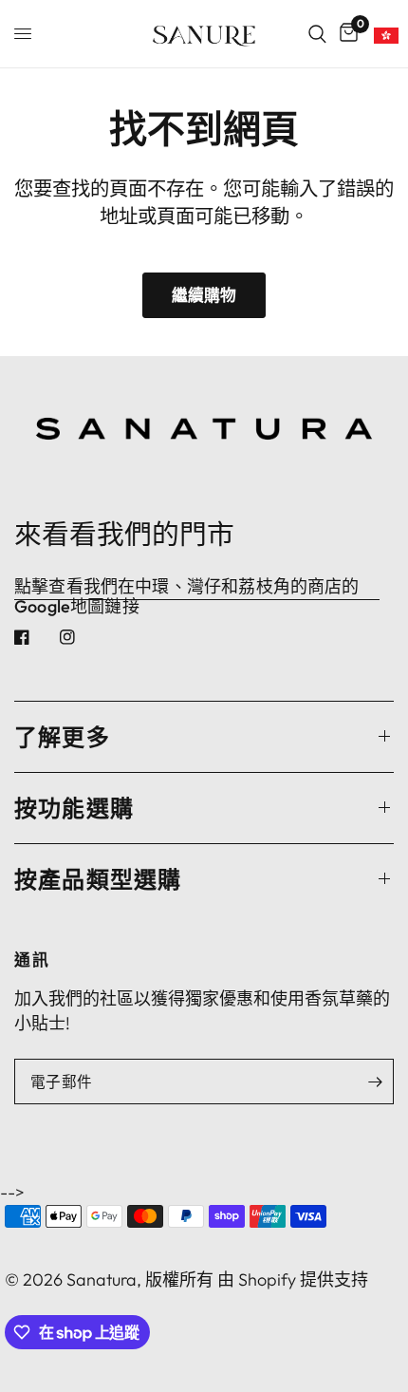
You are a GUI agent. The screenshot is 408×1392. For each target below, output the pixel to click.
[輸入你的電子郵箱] (375, 1081)
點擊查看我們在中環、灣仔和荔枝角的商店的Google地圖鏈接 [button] (187, 586)
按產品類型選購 (97, 879)
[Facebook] (35, 637)
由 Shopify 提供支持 (292, 1279)
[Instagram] (81, 637)
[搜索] (317, 33)
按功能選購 (74, 808)
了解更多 (62, 737)
